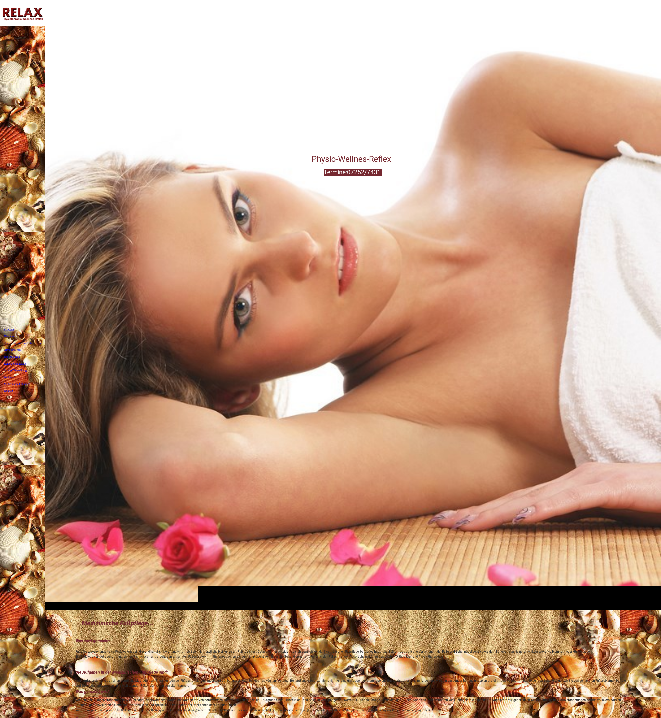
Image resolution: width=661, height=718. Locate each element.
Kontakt (8, 390)
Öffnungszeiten (12, 349)
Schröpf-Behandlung (15, 370)
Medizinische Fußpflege (17, 383)
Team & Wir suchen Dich (18, 343)
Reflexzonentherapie (15, 363)
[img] (353, 305)
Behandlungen (12, 356)
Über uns (9, 336)
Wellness (9, 377)
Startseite (9, 329)
